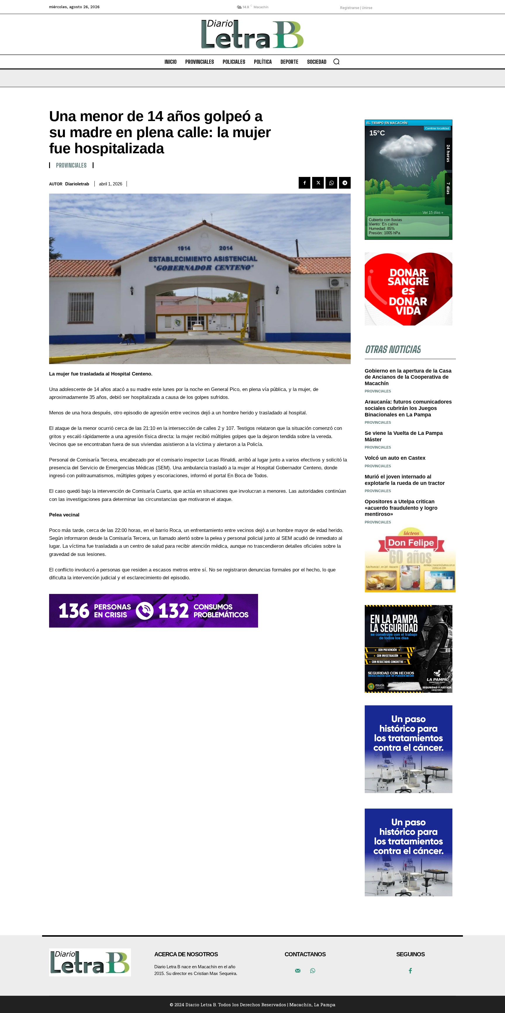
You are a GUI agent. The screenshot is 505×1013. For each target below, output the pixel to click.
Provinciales (71, 165)
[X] (318, 183)
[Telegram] (345, 183)
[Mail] (297, 971)
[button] (336, 61)
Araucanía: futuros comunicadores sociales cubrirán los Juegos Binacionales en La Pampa (408, 408)
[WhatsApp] (331, 183)
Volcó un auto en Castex (395, 458)
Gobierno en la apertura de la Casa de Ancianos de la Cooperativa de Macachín (408, 377)
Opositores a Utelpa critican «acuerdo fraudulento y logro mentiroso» (401, 508)
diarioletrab (77, 183)
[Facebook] (304, 183)
